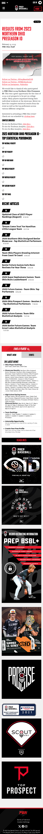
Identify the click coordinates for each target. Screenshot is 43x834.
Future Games (21, 375)
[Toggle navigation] (3, 8)
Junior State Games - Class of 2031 (16, 386)
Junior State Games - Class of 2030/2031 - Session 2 (21, 378)
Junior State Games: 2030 (14, 391)
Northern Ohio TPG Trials (23, 389)
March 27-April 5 (10, 408)
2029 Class (23, 366)
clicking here (29, 116)
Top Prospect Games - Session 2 (27, 384)
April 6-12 (31, 407)
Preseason (8, 417)
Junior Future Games (17, 377)
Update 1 (28, 416)
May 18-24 (22, 403)
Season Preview (15, 400)
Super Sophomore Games (20, 374)
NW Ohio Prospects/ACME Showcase (16, 382)
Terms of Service (23, 820)
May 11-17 (29, 403)
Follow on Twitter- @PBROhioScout (17, 82)
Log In (35, 3)
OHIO (4, 3)
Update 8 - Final (10, 414)
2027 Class (8, 366)
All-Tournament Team (22, 396)
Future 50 (35, 389)
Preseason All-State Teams (29, 400)
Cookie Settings (23, 822)
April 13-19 (23, 407)
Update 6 (25, 414)
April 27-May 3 (12, 405)
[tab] (11, 355)
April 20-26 (15, 407)
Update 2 (21, 416)
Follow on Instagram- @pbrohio (15, 84)
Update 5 (32, 414)
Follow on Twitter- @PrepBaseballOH (17, 79)
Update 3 (15, 416)
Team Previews (10, 401)
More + (37, 9)
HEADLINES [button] (21, 440)
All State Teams (10, 396)
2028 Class (16, 366)
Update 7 (19, 414)
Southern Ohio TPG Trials (25, 387)
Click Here (26, 124)
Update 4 (8, 416)
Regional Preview (19, 398)
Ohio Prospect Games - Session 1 (27, 380)
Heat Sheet (29, 398)
